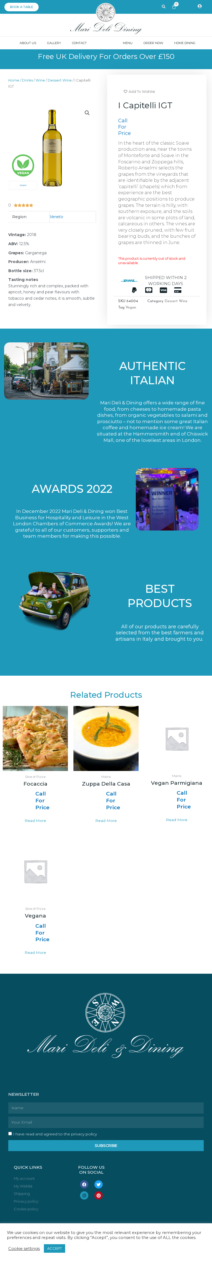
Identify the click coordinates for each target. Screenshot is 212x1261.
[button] (87, 113)
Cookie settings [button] (24, 1248)
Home (13, 80)
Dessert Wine (60, 80)
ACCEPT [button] (54, 1248)
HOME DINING (184, 43)
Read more (35, 820)
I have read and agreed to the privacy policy (55, 1134)
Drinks (27, 80)
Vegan (131, 307)
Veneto (56, 216)
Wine (40, 80)
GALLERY (54, 43)
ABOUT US (28, 43)
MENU (127, 43)
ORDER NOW (153, 43)
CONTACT (79, 43)
